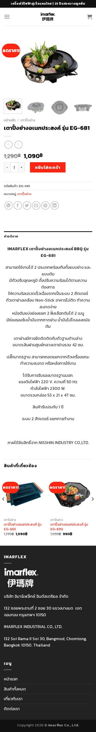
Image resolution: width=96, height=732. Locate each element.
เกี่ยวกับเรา (13, 699)
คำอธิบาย (11, 236)
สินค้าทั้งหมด (15, 689)
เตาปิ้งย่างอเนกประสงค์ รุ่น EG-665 (22, 526)
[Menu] (7, 16)
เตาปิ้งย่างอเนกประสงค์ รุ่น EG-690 (69, 526)
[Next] (84, 65)
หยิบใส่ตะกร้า (47, 167)
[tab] (48, 236)
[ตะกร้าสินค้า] (89, 16)
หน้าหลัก (10, 120)
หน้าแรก (11, 679)
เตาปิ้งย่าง (28, 120)
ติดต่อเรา (12, 709)
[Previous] (12, 65)
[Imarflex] (48, 17)
